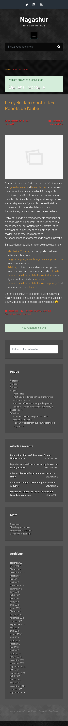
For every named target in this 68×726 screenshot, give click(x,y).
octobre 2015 (16, 621)
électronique (10, 314)
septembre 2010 (17, 673)
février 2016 (15, 611)
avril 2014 (14, 637)
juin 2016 (14, 598)
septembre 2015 (17, 624)
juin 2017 (14, 579)
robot (19, 314)
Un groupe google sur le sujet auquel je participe (35, 259)
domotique (46, 311)
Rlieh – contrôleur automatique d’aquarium (32, 403)
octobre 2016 (16, 589)
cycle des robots (18, 187)
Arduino (13, 384)
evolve (12, 711)
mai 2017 (14, 582)
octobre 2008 (16, 689)
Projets (13, 390)
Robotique (14, 413)
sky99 (11, 124)
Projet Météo (18, 394)
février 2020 (15, 566)
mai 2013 (14, 650)
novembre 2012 (17, 663)
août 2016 (14, 592)
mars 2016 (15, 608)
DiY (38, 311)
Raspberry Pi (16, 410)
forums (33, 287)
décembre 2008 (17, 686)
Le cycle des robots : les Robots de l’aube (29, 105)
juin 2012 (14, 669)
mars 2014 (15, 640)
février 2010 (15, 679)
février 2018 (15, 569)
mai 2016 (14, 601)
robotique (13, 311)
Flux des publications (20, 527)
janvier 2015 (15, 634)
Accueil (8, 69)
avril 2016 (14, 605)
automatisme (30, 311)
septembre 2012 (17, 666)
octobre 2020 (16, 563)
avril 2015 (14, 631)
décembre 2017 (17, 572)
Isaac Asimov (39, 187)
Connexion (14, 524)
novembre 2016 (17, 585)
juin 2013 (14, 647)
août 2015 (14, 627)
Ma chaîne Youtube (19, 251)
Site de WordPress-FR (20, 533)
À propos (14, 381)
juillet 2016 (15, 595)
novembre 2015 (17, 618)
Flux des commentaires (21, 530)
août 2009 (14, 682)
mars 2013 (15, 653)
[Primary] (34, 35)
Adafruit (12, 267)
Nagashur (34, 19)
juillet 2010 (15, 676)
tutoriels (54, 271)
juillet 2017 (15, 576)
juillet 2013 (15, 644)
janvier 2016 (15, 614)
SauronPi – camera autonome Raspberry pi (33, 406)
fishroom (14, 387)
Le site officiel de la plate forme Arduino (31, 275)
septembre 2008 (17, 692)
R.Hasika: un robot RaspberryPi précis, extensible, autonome (31, 418)
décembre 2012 (17, 660)
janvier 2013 (15, 657)
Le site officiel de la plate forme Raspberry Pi (34, 283)
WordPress (53, 711)
